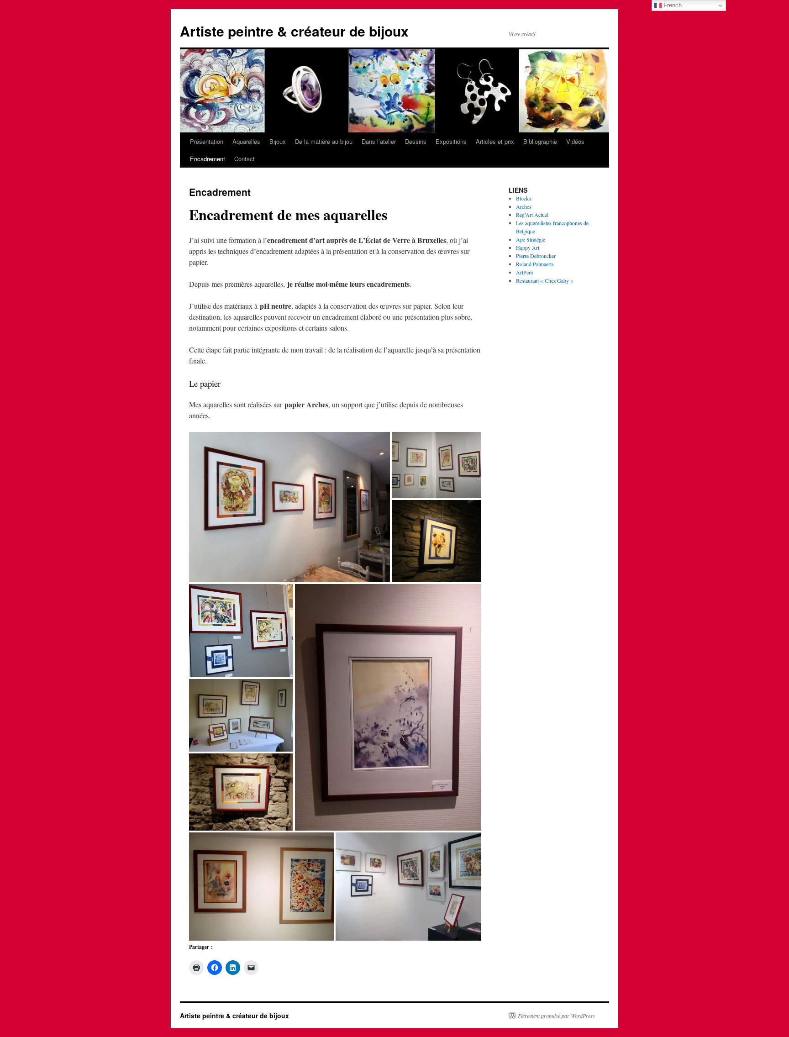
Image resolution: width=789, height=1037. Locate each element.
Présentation (206, 141)
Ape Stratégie (530, 239)
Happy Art (527, 247)
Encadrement (207, 158)
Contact (244, 158)
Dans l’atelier (379, 141)
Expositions (451, 141)
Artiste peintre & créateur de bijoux (294, 31)
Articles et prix (495, 141)
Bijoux (277, 141)
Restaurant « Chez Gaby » (544, 280)
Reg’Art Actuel (532, 214)
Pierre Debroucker (536, 255)
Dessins (415, 141)
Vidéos (575, 141)
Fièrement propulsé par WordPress (556, 1015)
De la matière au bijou (323, 141)
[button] (289, 507)
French (672, 5)
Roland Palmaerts (535, 264)
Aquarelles (246, 141)
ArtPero (524, 272)
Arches (523, 206)
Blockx (523, 198)
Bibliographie (540, 141)
